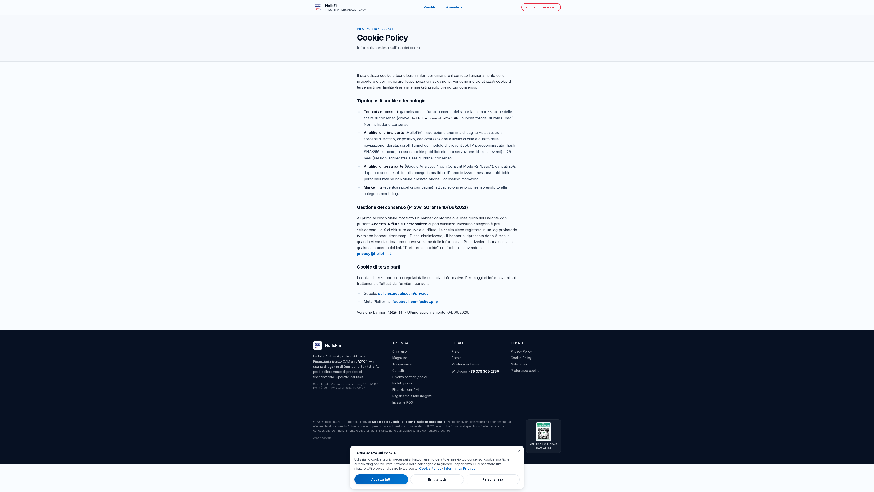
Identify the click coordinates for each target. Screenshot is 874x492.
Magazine (399, 358)
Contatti (398, 370)
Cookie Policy (521, 358)
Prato (456, 351)
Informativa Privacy (459, 468)
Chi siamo (399, 351)
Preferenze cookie (525, 370)
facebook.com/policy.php (415, 301)
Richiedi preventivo (541, 7)
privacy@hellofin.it (374, 253)
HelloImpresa (402, 383)
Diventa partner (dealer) (410, 377)
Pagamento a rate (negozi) (412, 396)
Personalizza (492, 479)
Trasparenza (402, 364)
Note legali (519, 364)
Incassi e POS (402, 402)
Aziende (452, 7)
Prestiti (429, 7)
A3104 (363, 361)
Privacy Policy (521, 351)
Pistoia (456, 358)
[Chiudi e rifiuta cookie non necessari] (518, 451)
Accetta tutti (381, 479)
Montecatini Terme (466, 364)
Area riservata (322, 438)
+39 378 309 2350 (484, 371)
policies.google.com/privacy (403, 293)
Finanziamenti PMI (405, 390)
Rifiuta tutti (437, 479)
